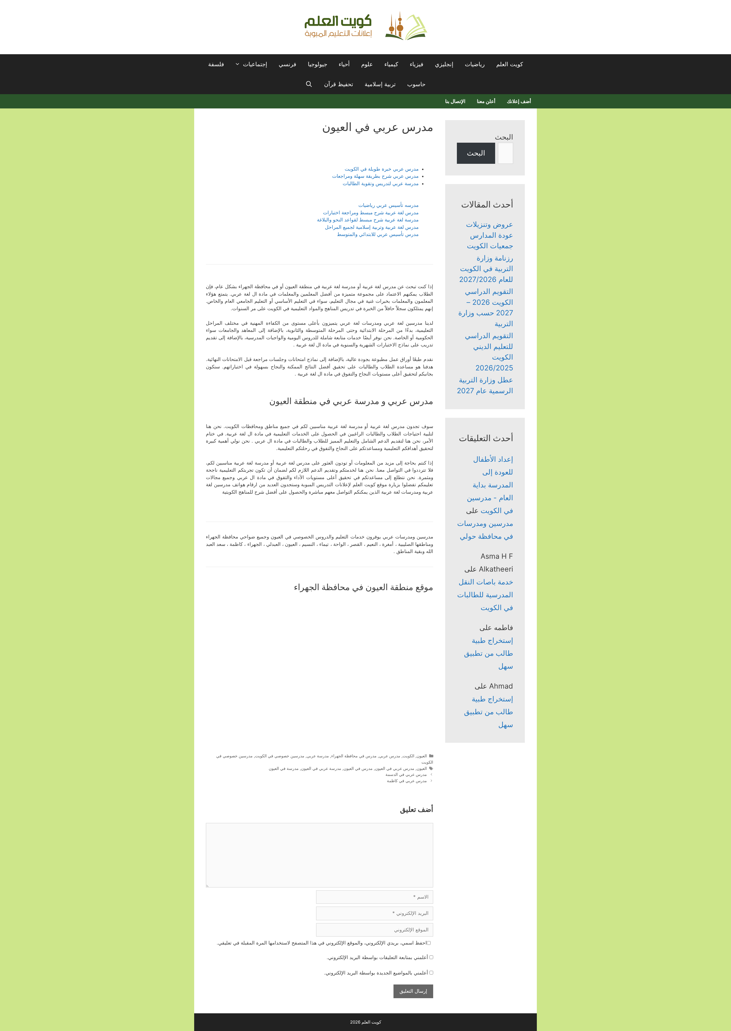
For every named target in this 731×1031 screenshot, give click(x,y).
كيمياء (391, 64)
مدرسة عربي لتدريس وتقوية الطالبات (381, 183)
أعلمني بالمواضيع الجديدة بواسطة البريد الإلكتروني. (376, 973)
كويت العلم (509, 64)
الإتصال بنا (455, 101)
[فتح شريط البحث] (309, 84)
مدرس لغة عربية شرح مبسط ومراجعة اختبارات (371, 212)
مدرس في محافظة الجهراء (354, 755)
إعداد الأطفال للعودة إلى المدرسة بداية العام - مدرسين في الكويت (490, 485)
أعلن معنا (486, 101)
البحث (504, 137)
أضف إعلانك (519, 101)
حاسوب (416, 84)
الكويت (408, 755)
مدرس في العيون (358, 768)
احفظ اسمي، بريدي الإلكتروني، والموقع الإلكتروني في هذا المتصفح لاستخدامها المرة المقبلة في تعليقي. (322, 943)
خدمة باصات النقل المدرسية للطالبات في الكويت (485, 595)
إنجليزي (444, 64)
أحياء (344, 64)
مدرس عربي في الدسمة (406, 774)
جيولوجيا (317, 64)
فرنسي (287, 64)
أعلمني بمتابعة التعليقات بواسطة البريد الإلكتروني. (377, 957)
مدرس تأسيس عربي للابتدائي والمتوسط (378, 234)
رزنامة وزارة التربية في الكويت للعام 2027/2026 (486, 269)
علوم (367, 64)
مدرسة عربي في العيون (321, 768)
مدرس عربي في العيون (394, 768)
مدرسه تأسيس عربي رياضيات (388, 205)
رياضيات (475, 64)
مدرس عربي (389, 755)
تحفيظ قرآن (338, 84)
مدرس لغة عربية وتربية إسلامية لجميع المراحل (372, 227)
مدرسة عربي (318, 755)
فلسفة (216, 64)
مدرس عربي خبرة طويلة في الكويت (382, 169)
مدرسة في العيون (284, 768)
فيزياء (416, 64)
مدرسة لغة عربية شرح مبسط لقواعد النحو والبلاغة (368, 220)
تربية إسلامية (380, 84)
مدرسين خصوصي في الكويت (279, 755)
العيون (422, 755)
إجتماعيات (255, 64)
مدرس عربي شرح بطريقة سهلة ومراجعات (375, 176)
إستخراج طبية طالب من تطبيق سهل (488, 653)
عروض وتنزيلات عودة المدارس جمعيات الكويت (489, 235)
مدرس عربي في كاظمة (407, 780)
